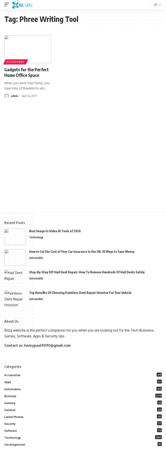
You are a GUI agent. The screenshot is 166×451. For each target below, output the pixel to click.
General (82, 410)
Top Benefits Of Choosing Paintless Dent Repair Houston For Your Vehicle (80, 293)
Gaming (82, 403)
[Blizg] (25, 4)
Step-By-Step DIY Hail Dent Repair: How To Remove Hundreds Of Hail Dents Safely (87, 272)
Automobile (36, 257)
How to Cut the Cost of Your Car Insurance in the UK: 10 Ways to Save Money (81, 251)
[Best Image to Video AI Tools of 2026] (15, 237)
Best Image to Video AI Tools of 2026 (55, 231)
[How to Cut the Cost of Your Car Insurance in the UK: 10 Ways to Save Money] (15, 257)
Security (82, 423)
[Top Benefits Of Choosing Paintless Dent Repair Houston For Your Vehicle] (15, 298)
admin (14, 96)
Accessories (15, 62)
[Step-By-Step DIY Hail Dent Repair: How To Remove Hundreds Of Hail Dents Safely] (15, 278)
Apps (82, 382)
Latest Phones (82, 417)
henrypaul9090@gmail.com (47, 345)
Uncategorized (82, 444)
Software (82, 430)
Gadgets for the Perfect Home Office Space (26, 72)
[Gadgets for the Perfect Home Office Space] (27, 49)
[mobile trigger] (8, 4)
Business (82, 396)
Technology (36, 237)
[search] (147, 4)
